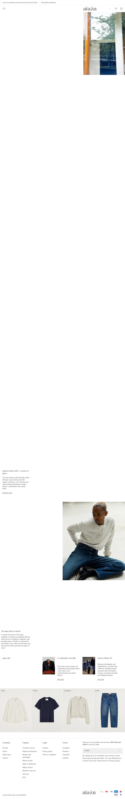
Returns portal (27, 761)
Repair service (27, 767)
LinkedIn (65, 758)
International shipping (48, 2)
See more (60, 679)
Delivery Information (29, 751)
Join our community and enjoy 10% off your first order (20, 2)
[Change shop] (110, 8)
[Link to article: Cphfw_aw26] (89, 669)
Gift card (25, 774)
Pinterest (65, 751)
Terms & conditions (49, 755)
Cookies (45, 748)
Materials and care (29, 771)
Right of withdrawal (29, 764)
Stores (4, 751)
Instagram (66, 748)
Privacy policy (47, 751)
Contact (5, 748)
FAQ (24, 777)
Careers (5, 758)
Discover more (7, 493)
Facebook (65, 755)
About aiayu (6, 755)
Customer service (28, 748)
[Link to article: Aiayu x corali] (48, 669)
